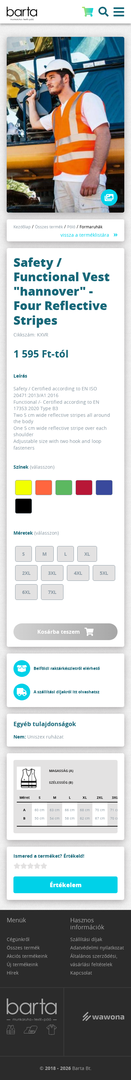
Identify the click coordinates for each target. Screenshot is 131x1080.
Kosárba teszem (59, 631)
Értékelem (66, 884)
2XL (26, 573)
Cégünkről (18, 939)
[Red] (84, 487)
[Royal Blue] (104, 487)
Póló (71, 226)
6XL (26, 592)
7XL (52, 592)
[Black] (23, 506)
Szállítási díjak (86, 939)
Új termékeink (22, 964)
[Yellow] (23, 487)
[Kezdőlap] (31, 1022)
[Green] (63, 487)
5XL (104, 573)
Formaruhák (91, 226)
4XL (78, 573)
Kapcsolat (81, 973)
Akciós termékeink (27, 956)
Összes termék (49, 226)
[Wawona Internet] (103, 1021)
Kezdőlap (22, 226)
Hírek (12, 973)
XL (87, 554)
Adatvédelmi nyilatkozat (97, 947)
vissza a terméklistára (84, 235)
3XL (52, 573)
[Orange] (43, 487)
